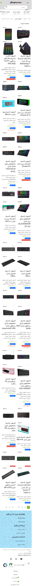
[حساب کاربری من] (3, 2)
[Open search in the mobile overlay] (15, 7)
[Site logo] (16, 2)
